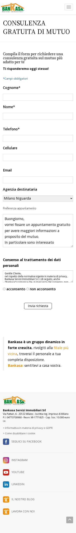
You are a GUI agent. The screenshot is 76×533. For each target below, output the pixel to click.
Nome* (9, 106)
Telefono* (11, 129)
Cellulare (10, 148)
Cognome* (11, 87)
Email (7, 170)
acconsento (15, 289)
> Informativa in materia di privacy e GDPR (28, 428)
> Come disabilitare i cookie (19, 433)
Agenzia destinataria (20, 189)
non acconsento (43, 289)
